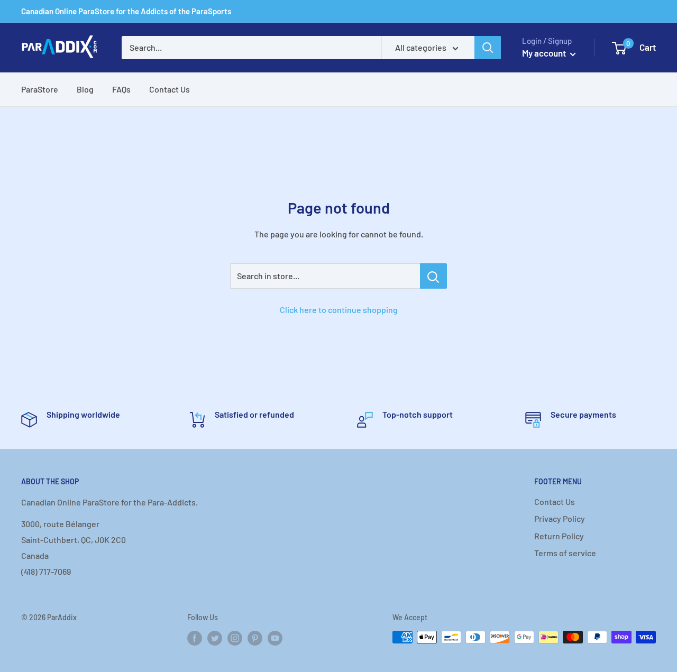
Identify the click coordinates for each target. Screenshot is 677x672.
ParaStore (39, 89)
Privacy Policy (559, 518)
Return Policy (559, 536)
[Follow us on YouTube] (275, 638)
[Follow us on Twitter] (214, 638)
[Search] (487, 47)
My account (545, 53)
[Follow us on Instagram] (234, 638)
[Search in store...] (433, 276)
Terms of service (565, 553)
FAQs (121, 89)
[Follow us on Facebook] (194, 638)
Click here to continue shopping (339, 310)
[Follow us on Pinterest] (255, 638)
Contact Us (169, 89)
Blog (85, 89)
